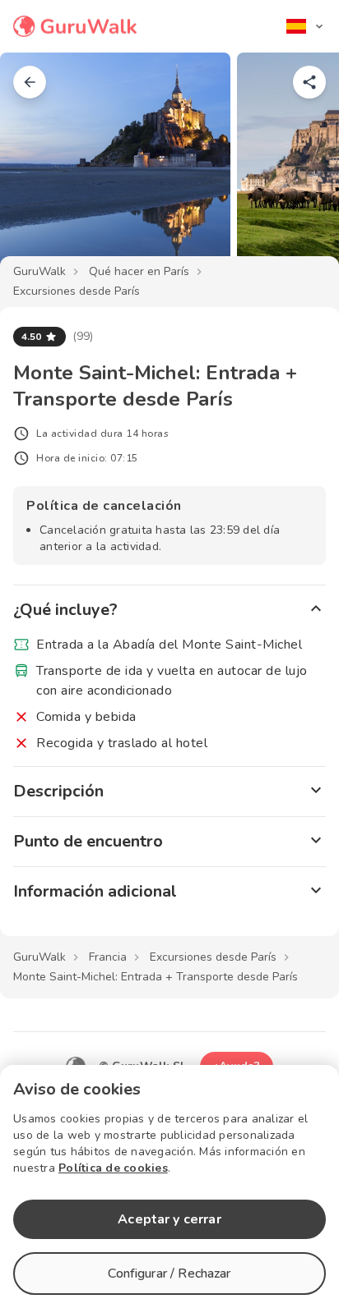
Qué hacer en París (139, 271)
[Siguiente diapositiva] (299, 167)
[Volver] (29, 82)
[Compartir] (309, 82)
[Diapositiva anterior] (39, 167)
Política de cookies (113, 1168)
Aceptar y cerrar (169, 1219)
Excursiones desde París (76, 291)
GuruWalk (39, 271)
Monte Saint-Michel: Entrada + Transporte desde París (155, 976)
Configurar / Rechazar (169, 1273)
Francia (108, 957)
